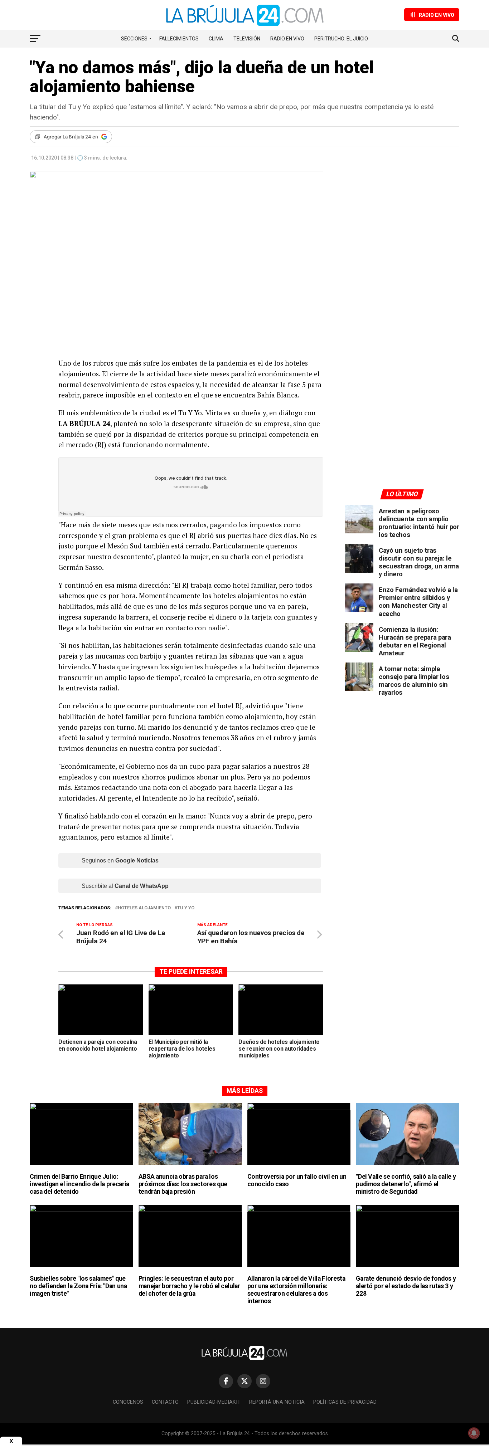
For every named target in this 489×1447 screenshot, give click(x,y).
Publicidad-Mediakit (214, 1402)
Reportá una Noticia (277, 1402)
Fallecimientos (179, 38)
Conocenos (128, 1402)
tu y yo (185, 908)
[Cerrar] (11, 1441)
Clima (216, 38)
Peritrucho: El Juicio (341, 38)
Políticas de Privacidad (345, 1402)
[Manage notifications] (474, 1433)
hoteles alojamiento (144, 908)
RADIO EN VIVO (287, 38)
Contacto (165, 1402)
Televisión (246, 38)
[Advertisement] (402, 237)
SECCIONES (134, 38)
